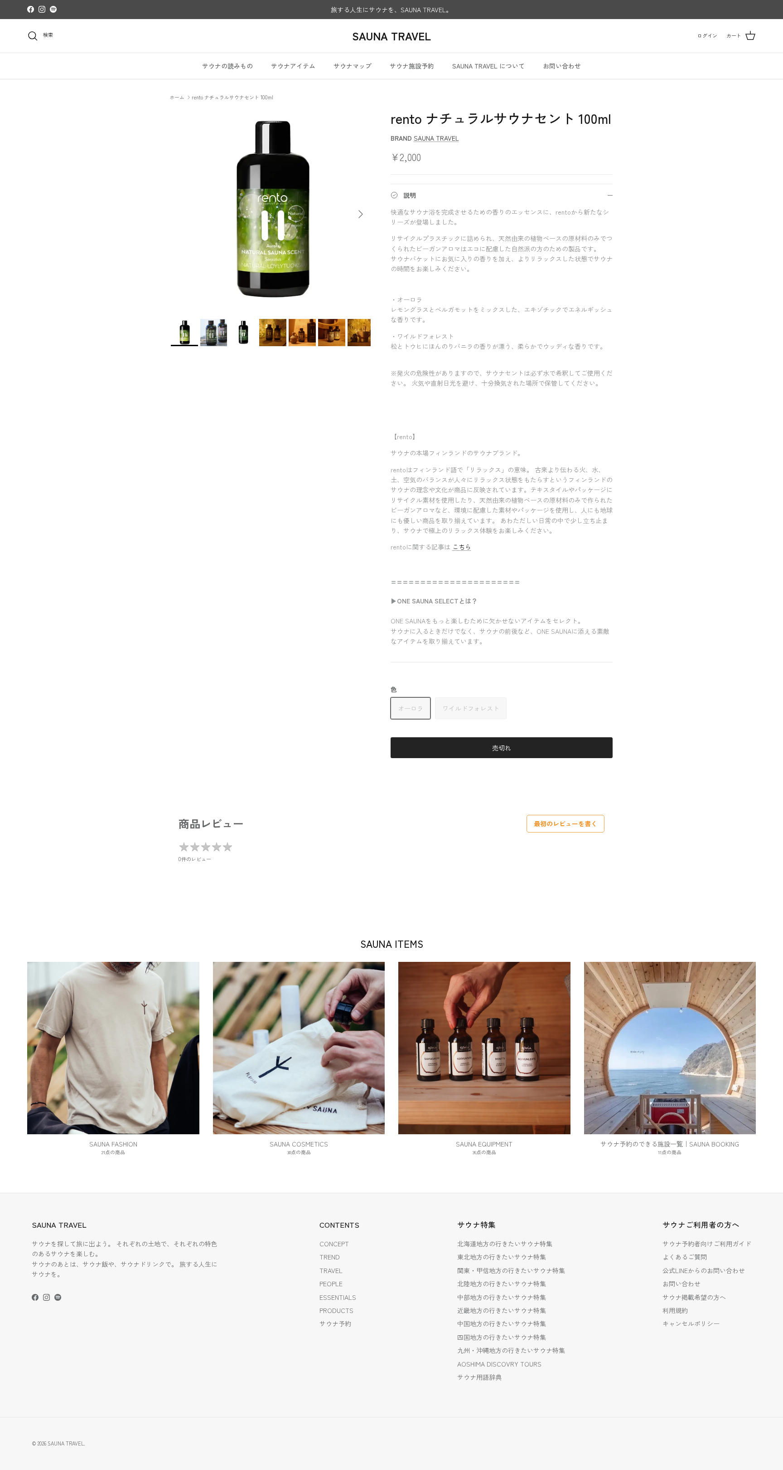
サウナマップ (353, 65)
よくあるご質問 (684, 1256)
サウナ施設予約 (412, 65)
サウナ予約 (335, 1323)
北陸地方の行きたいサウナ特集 (501, 1283)
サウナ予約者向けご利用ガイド (706, 1243)
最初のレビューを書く (565, 823)
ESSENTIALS (337, 1297)
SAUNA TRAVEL (436, 137)
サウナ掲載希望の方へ (694, 1297)
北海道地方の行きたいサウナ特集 (504, 1243)
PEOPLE (331, 1283)
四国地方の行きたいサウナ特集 (501, 1337)
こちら (461, 546)
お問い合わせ (562, 65)
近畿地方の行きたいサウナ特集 (501, 1310)
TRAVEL (331, 1270)
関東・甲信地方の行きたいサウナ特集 (511, 1270)
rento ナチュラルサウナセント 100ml (232, 96)
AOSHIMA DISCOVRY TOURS (499, 1363)
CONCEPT (334, 1243)
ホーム (176, 96)
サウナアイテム (293, 65)
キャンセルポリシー (691, 1323)
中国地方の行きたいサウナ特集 (501, 1323)
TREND (329, 1256)
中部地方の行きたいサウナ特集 (501, 1297)
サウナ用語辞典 (479, 1377)
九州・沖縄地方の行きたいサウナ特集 (511, 1350)
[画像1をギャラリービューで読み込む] (271, 210)
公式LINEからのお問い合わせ (703, 1270)
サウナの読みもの (227, 65)
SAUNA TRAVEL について (488, 65)
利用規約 (675, 1310)
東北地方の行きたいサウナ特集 (501, 1256)
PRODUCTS (336, 1310)
